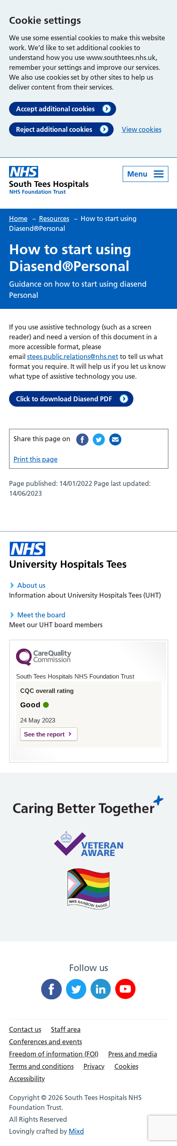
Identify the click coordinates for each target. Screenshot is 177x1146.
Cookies (126, 1066)
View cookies (141, 129)
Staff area (66, 1029)
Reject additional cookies (54, 129)
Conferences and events (45, 1042)
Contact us (25, 1029)
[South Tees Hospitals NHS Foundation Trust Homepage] (49, 180)
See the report (44, 734)
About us (31, 585)
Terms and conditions (41, 1066)
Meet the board (41, 615)
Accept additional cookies (55, 109)
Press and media (132, 1054)
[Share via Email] (115, 439)
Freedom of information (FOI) (53, 1054)
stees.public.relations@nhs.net (72, 356)
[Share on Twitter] (99, 439)
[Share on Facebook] (82, 439)
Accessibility (27, 1079)
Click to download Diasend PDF (64, 399)
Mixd (76, 1131)
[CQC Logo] (43, 663)
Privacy (94, 1066)
